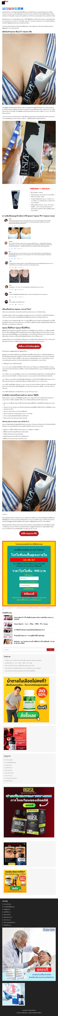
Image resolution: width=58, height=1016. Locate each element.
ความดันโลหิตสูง (9, 762)
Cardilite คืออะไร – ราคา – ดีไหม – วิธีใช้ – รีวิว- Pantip (18, 663)
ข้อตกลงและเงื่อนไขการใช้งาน (34, 1012)
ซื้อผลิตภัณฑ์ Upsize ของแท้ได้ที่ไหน (25, 608)
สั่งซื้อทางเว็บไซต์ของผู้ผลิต (29, 346)
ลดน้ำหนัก (7, 767)
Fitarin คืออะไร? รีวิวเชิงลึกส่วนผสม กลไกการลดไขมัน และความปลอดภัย (23, 668)
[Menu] (3, 2)
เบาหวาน (7, 775)
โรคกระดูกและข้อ (9, 778)
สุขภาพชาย (8, 773)
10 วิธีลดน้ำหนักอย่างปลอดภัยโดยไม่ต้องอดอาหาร (29, 630)
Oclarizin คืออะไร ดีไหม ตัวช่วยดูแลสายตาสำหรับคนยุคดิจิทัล (20, 671)
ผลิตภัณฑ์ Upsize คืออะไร (39, 608)
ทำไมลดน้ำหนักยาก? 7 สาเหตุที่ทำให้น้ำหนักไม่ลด (29, 636)
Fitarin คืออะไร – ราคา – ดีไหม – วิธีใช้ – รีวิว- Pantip (31, 624)
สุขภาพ (7, 770)
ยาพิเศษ (7, 765)
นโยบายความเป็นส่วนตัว (22, 1012)
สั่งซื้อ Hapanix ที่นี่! (29, 533)
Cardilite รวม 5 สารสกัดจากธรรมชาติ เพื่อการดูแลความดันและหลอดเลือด (23, 660)
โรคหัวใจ (7, 781)
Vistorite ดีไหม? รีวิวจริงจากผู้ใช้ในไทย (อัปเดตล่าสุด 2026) (19, 665)
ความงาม (10, 608)
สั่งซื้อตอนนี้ (29, 593)
